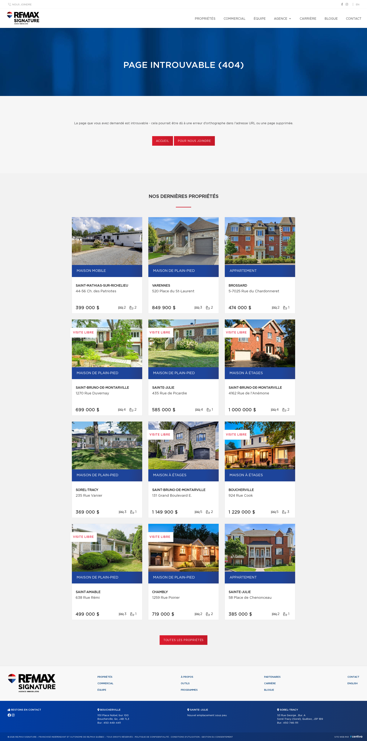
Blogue (331, 18)
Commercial (234, 18)
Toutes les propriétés (183, 640)
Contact (353, 18)
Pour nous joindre (194, 141)
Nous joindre (22, 4)
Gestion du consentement (217, 737)
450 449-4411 (112, 723)
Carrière (308, 18)
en (357, 4)
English (353, 683)
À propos (187, 677)
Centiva (356, 736)
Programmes (189, 690)
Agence (280, 18)
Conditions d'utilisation (185, 737)
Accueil (162, 141)
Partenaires (272, 677)
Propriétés (205, 18)
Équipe (260, 18)
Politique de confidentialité (152, 737)
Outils (185, 683)
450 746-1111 (290, 723)
